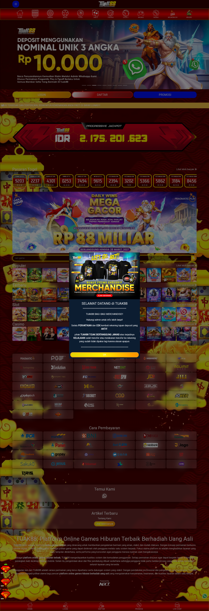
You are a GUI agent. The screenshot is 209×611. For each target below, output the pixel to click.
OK (104, 354)
